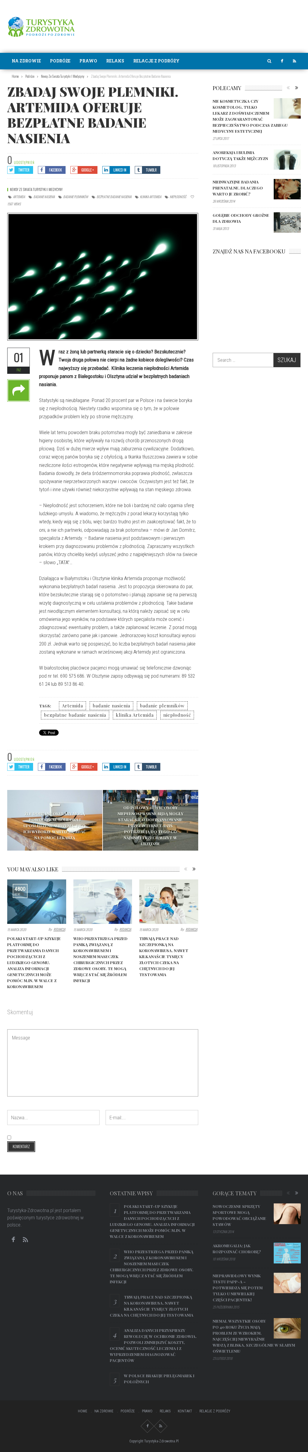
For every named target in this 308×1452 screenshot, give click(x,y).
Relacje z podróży (156, 61)
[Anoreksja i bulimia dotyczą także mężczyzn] (287, 160)
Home (82, 1411)
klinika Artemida (150, 196)
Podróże (60, 61)
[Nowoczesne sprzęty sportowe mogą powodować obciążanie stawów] (287, 1213)
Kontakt (185, 1411)
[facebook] (282, 61)
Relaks (115, 61)
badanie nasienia (44, 196)
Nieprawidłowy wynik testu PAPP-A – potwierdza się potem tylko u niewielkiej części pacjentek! (238, 1287)
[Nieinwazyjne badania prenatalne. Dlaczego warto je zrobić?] (287, 189)
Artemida (19, 196)
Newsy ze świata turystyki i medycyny (36, 189)
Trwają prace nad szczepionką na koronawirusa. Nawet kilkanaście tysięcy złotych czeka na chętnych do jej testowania (163, 956)
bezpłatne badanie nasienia (114, 196)
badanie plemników (75, 196)
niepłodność (178, 196)
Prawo (88, 61)
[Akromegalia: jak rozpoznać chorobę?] (287, 1253)
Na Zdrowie (26, 61)
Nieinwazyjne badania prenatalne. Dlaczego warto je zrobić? (238, 187)
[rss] (294, 61)
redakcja (59, 929)
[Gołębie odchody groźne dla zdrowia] (287, 222)
